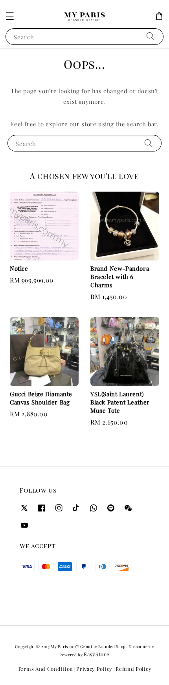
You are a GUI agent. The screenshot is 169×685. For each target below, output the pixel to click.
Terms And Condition (45, 668)
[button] (9, 16)
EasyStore (96, 654)
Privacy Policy (94, 668)
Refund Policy (133, 668)
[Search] (150, 36)
